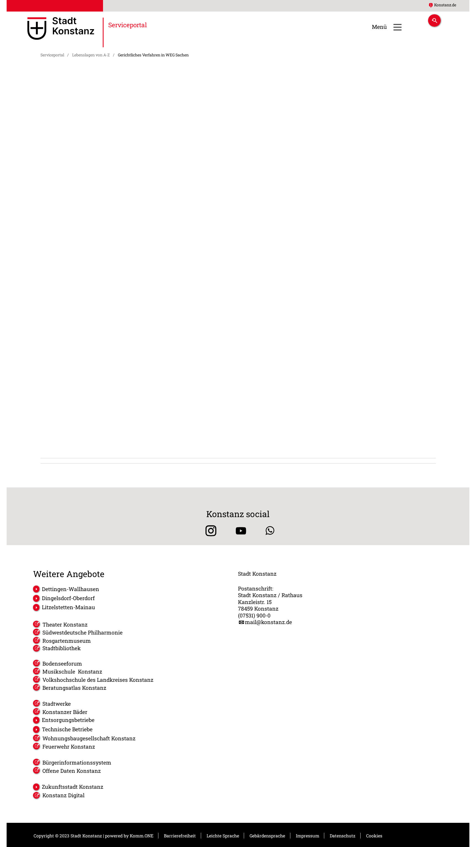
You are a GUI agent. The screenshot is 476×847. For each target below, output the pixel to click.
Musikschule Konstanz (72, 671)
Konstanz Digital (63, 795)
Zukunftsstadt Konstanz (72, 786)
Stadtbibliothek (61, 648)
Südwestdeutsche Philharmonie (82, 632)
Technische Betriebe (67, 729)
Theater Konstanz (65, 624)
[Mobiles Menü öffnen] (397, 27)
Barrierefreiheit (180, 835)
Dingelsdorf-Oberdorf (68, 598)
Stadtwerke (56, 703)
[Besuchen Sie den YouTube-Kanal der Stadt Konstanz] (241, 531)
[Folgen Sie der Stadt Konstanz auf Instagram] (209, 531)
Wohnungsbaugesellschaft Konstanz (89, 738)
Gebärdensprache (267, 835)
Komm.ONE (141, 835)
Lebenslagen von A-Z (91, 54)
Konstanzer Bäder (64, 711)
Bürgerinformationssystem (76, 762)
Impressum (307, 835)
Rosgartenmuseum (66, 640)
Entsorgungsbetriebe (68, 719)
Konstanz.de (445, 4)
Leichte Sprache (223, 835)
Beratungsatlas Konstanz (74, 687)
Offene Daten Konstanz (71, 770)
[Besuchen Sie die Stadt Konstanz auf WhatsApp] (270, 531)
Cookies (374, 835)
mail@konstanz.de (268, 622)
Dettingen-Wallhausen (70, 589)
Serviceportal (52, 54)
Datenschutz (342, 835)
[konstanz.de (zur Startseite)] (60, 29)
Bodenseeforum (62, 663)
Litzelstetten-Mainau (68, 607)
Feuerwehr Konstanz (68, 746)
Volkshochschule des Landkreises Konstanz (97, 679)
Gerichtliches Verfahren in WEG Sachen (153, 54)
